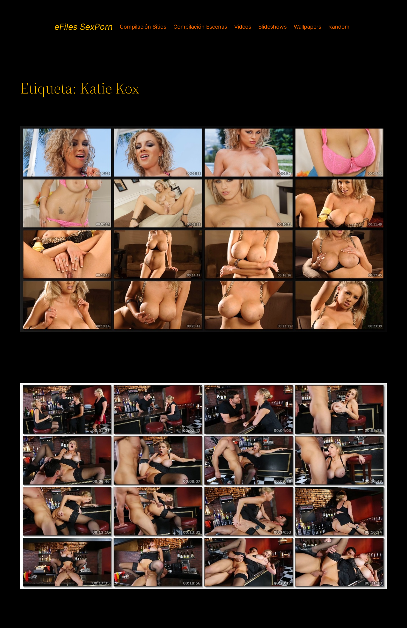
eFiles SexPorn (84, 27)
